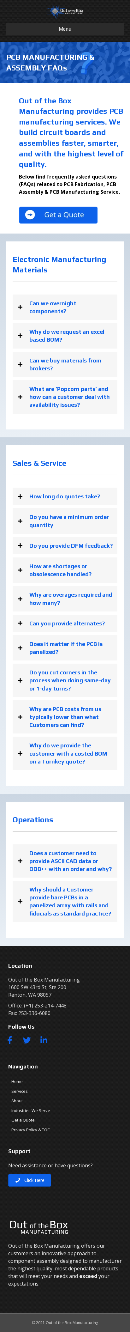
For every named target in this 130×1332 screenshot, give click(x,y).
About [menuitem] (17, 1101)
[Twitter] (27, 1040)
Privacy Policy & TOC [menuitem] (30, 1130)
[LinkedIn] (44, 1040)
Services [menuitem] (19, 1091)
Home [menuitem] (17, 1081)
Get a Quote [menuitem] (23, 1120)
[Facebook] (10, 1040)
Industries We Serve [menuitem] (30, 1110)
